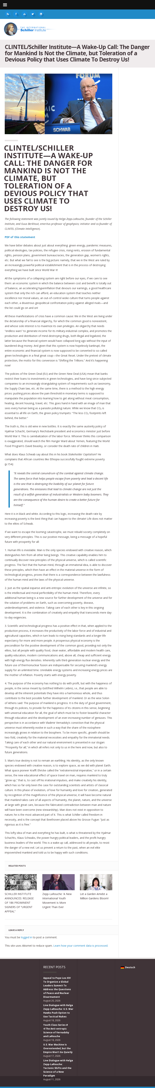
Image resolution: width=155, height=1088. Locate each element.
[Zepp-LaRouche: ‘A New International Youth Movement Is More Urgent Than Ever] (58, 882)
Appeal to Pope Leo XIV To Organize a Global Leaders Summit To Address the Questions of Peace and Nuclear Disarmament (57, 987)
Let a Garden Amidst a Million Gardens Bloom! (94, 896)
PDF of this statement (20, 237)
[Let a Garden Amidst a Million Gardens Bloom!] (96, 882)
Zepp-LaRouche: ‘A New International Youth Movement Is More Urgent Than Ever (57, 900)
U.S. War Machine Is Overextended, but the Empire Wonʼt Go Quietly (58, 1048)
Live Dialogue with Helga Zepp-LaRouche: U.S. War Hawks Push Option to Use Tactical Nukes (58, 1011)
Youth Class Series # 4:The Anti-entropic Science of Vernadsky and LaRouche (56, 1030)
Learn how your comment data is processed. (80, 945)
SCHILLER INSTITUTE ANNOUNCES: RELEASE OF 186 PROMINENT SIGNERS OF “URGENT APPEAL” (19, 902)
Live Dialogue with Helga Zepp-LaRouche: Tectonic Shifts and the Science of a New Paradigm (58, 1068)
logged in (26, 937)
